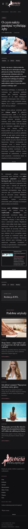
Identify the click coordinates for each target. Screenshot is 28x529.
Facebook (4, 60)
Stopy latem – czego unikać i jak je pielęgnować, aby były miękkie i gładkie (14, 344)
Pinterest (12, 60)
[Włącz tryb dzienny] (6, 3)
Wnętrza (4, 495)
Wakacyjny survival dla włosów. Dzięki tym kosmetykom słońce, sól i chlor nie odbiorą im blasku (13, 428)
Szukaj (14, 514)
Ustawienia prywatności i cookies (10, 526)
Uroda (4, 17)
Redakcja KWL (8, 32)
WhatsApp (18, 60)
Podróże (4, 492)
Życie (3, 497)
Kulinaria (4, 482)
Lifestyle (4, 484)
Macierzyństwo (5, 487)
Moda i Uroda (5, 490)
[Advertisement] (14, 166)
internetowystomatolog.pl (19, 256)
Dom (3, 479)
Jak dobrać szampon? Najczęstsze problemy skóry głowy (14, 385)
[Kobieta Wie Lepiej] (14, 3)
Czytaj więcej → (6, 356)
